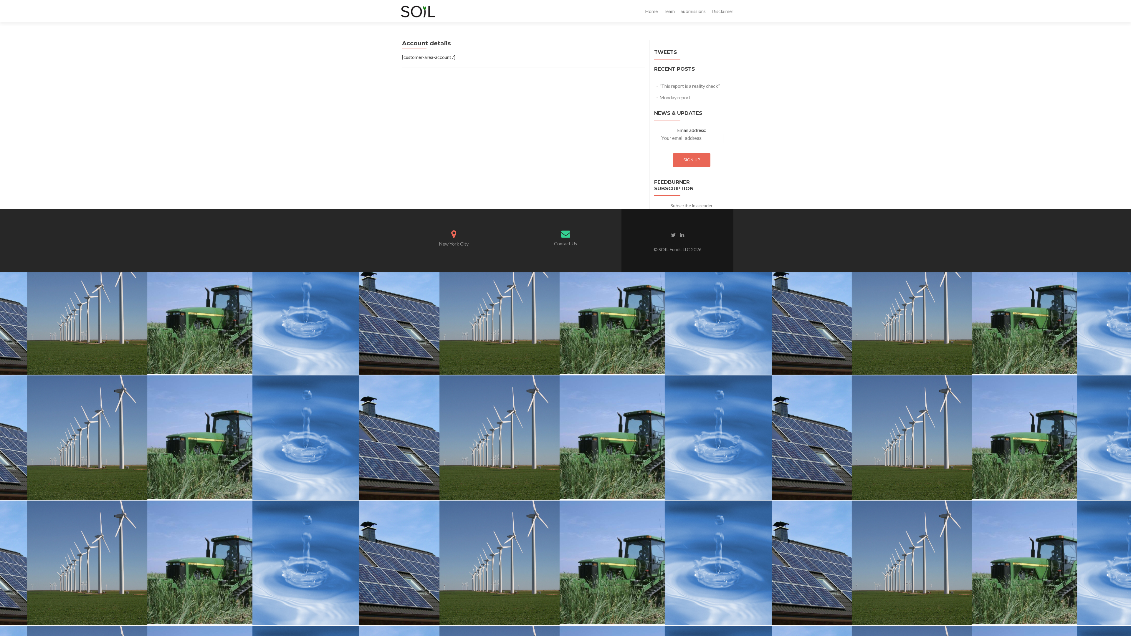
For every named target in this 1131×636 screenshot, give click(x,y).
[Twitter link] (673, 234)
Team (669, 11)
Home (651, 11)
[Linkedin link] (682, 234)
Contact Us (565, 243)
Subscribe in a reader (692, 205)
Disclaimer (722, 11)
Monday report (674, 97)
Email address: (691, 130)
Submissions (693, 11)
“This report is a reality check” (689, 86)
